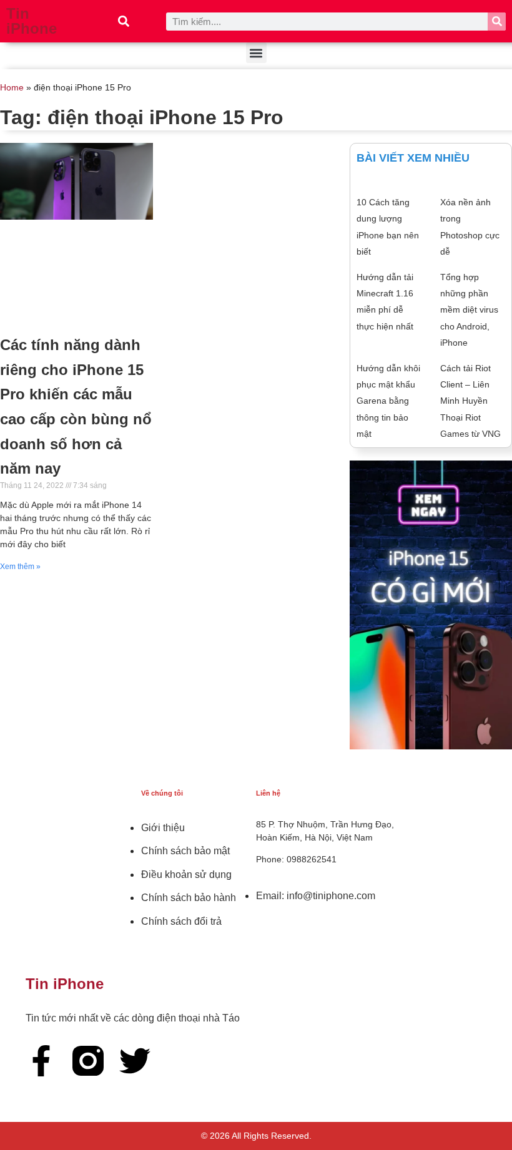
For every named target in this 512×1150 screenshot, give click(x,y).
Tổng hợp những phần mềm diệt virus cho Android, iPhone (469, 310)
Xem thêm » (20, 566)
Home (12, 87)
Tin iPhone (31, 21)
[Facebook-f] (41, 1060)
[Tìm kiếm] (497, 21)
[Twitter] (134, 1060)
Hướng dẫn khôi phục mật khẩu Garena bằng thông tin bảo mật (388, 401)
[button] (124, 21)
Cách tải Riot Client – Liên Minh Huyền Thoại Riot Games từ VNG (470, 401)
